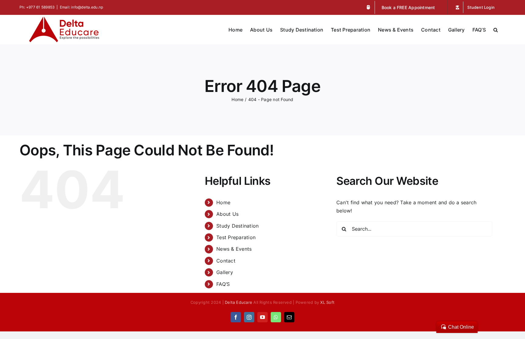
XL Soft (327, 302)
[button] (495, 29)
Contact (225, 261)
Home (223, 202)
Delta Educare (238, 302)
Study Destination (237, 226)
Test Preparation (236, 237)
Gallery (224, 272)
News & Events (234, 249)
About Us (227, 214)
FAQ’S (223, 284)
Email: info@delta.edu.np (81, 7)
